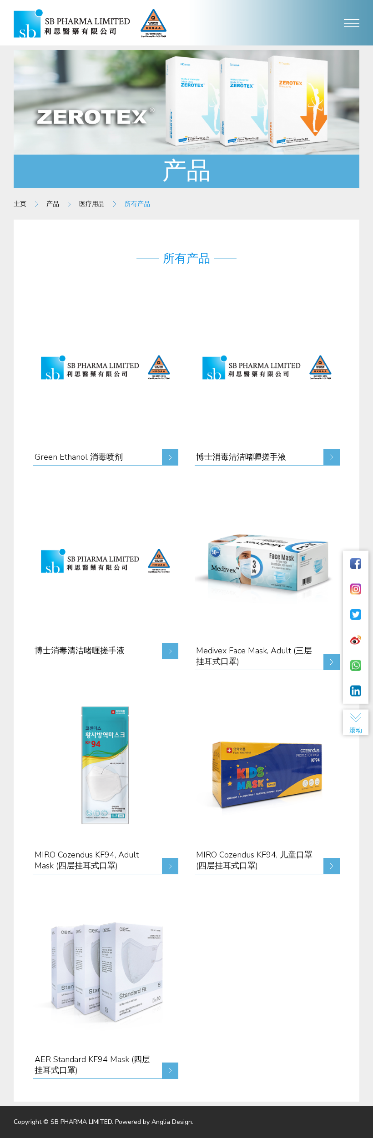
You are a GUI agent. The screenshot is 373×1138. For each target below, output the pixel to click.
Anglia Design (171, 1122)
